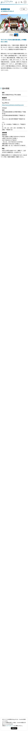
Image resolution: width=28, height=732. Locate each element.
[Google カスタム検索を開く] (21, 2)
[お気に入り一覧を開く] (19, 2)
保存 (24, 9)
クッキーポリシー (9, 725)
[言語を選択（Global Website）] (16, 2)
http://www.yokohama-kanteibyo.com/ (13, 105)
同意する (14, 728)
